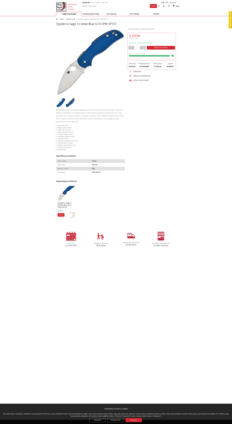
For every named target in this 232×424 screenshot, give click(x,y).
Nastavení (97, 420)
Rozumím (133, 420)
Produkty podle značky (91, 14)
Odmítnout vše (116, 420)
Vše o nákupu (134, 14)
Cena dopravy (111, 14)
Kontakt (156, 14)
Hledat (153, 6)
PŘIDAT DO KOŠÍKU (161, 47)
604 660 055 (86, 3)
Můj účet (173, 3)
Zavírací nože (70, 19)
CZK (162, 3)
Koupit (61, 215)
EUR (166, 3)
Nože (62, 19)
